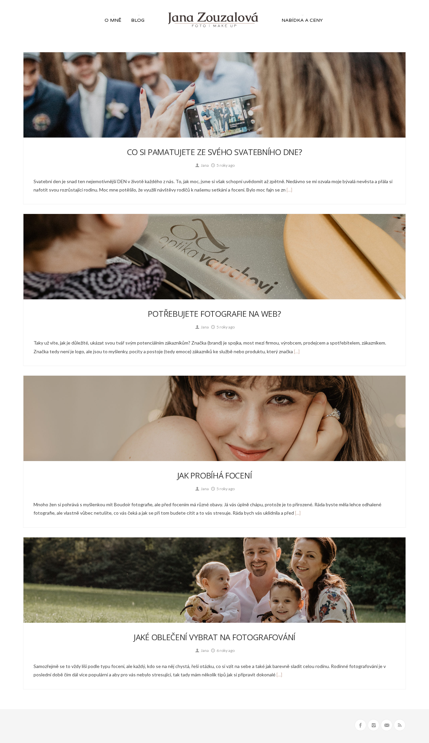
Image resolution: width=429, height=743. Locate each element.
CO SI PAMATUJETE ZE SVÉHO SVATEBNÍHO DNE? (214, 151)
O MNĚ (113, 20)
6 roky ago (225, 650)
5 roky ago (225, 165)
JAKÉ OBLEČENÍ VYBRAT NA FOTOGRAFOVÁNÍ (214, 637)
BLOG (137, 20)
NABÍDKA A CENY (302, 20)
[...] (289, 190)
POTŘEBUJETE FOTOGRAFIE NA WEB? (214, 313)
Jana (204, 165)
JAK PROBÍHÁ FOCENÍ (214, 475)
